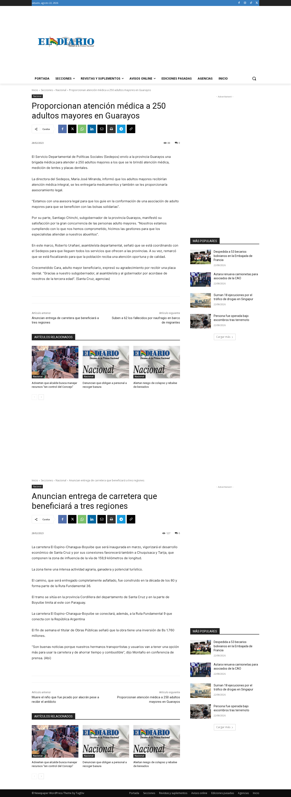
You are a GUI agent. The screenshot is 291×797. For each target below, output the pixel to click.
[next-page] (41, 397)
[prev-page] (34, 397)
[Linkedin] (92, 129)
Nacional (61, 90)
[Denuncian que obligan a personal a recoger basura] (106, 362)
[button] (254, 78)
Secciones (47, 90)
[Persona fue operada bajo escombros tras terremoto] (200, 321)
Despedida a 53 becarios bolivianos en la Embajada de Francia (233, 256)
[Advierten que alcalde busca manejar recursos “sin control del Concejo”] (55, 362)
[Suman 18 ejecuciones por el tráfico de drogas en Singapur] (200, 300)
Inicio (35, 90)
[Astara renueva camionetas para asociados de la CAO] (200, 279)
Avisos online (199, 793)
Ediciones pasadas (222, 793)
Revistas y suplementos (173, 793)
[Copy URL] (131, 129)
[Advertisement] (179, 41)
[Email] (101, 129)
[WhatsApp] (82, 129)
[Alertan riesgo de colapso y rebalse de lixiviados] (156, 362)
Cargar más (223, 337)
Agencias (243, 793)
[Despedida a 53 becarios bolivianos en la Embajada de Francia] (200, 257)
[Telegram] (121, 129)
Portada (134, 793)
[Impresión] (111, 129)
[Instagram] (245, 3)
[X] (256, 3)
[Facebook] (239, 3)
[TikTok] (250, 3)
